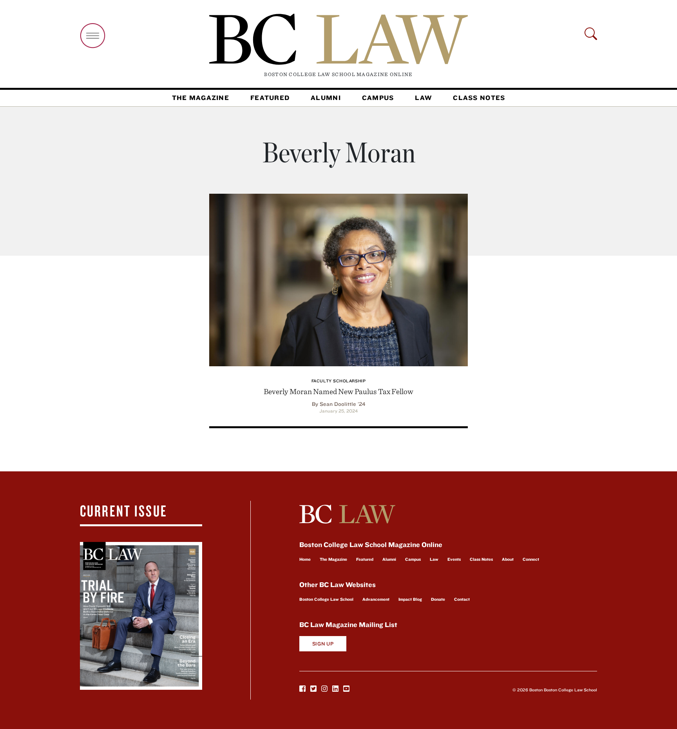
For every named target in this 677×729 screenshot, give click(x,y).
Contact (462, 599)
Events (454, 559)
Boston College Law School (326, 599)
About (508, 559)
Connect (531, 559)
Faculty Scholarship (338, 381)
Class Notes (479, 98)
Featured (270, 98)
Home (305, 559)
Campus (378, 98)
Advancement (375, 599)
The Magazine (200, 98)
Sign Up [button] (323, 644)
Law (423, 98)
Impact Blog (410, 599)
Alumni (326, 98)
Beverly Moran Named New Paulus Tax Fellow (338, 391)
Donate (438, 599)
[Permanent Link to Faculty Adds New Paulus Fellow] (338, 278)
